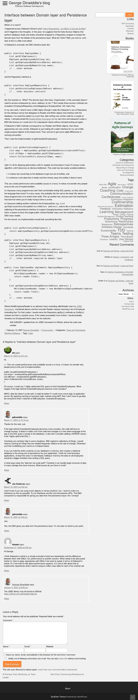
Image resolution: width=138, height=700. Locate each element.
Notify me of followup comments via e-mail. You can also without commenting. (47, 658)
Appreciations (122, 184)
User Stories (126, 239)
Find (129, 15)
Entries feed (129, 304)
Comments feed (127, 306)
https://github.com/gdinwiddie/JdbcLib (20, 594)
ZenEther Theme (58, 696)
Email (28, 646)
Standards (128, 227)
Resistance (107, 224)
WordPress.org (128, 309)
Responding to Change (125, 168)
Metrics (116, 214)
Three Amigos (110, 236)
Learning (107, 211)
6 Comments (47, 330)
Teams (116, 233)
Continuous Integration (122, 199)
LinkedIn (130, 28)
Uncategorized (128, 172)
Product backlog (124, 216)
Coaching (107, 190)
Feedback (105, 209)
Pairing (122, 214)
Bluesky (130, 33)
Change (127, 187)
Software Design (112, 227)
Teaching (129, 231)
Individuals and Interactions (123, 165)
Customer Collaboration (125, 163)
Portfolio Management (106, 216)
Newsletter (130, 26)
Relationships (126, 221)
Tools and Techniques (75, 330)
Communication (121, 193)
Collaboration (129, 191)
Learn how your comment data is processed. (57, 669)
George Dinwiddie (31, 330)
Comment (8, 620)
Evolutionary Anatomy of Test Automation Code (124, 113)
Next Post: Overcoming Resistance (66, 674)
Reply (6, 403)
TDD (121, 230)
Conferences (110, 196)
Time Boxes (126, 237)
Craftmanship (122, 202)
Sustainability (108, 230)
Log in (131, 301)
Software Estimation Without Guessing (123, 76)
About (67, 688)
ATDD (130, 184)
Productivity (111, 218)
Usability (113, 239)
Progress (126, 218)
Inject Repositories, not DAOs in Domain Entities (64, 28)
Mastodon (130, 31)
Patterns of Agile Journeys (123, 154)
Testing (127, 233)
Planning (129, 214)
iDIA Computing (128, 23)
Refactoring (111, 222)
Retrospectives (123, 224)
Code (30, 333)
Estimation (124, 206)
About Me (103, 184)
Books (104, 188)
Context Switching (127, 197)
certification (114, 187)
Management (124, 212)
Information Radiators (122, 209)
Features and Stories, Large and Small (118, 251)
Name (6, 646)
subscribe (63, 658)
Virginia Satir (128, 241)
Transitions (104, 239)
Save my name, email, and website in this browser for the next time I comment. (41, 654)
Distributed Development (105, 206)
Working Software (12, 333)
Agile (112, 184)
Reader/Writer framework (40, 119)
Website (49, 646)
